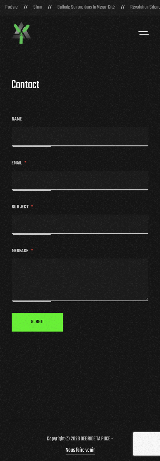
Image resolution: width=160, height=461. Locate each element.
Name (17, 119)
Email (19, 163)
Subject (22, 207)
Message (22, 251)
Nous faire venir (80, 450)
